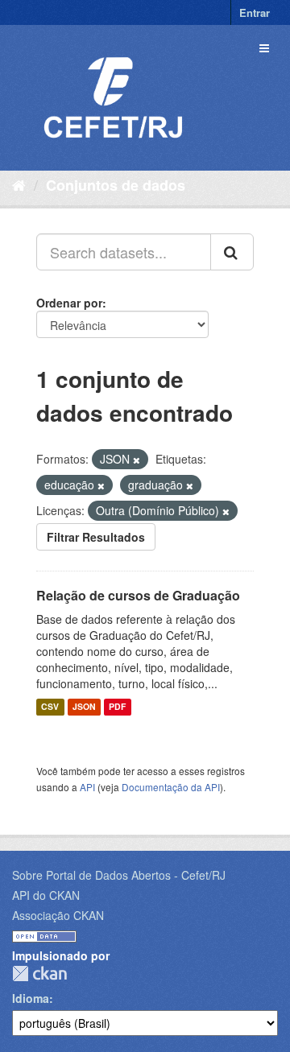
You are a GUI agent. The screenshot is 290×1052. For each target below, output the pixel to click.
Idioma (30, 998)
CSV (50, 707)
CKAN (39, 973)
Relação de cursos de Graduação (138, 595)
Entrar (254, 12)
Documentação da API (171, 787)
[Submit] (232, 251)
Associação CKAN (58, 915)
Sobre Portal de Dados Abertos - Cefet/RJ (119, 875)
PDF (117, 707)
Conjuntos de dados (115, 185)
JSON (84, 707)
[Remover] (136, 459)
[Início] (19, 184)
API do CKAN (46, 895)
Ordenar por (69, 303)
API (87, 787)
